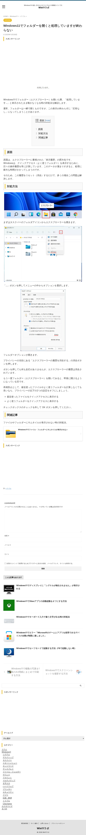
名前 (6, 536)
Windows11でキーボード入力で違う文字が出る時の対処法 (43, 617)
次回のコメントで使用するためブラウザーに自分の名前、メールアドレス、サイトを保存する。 (40, 563)
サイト (6, 554)
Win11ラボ (43, 7)
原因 (40, 129)
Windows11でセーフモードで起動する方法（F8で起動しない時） (46, 648)
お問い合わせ (44, 823)
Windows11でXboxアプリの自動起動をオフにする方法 (41, 601)
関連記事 (43, 137)
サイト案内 (34, 823)
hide (47, 120)
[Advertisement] (43, 57)
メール (7, 545)
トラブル (8, 488)
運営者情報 (24, 823)
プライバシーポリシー (58, 823)
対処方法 (43, 133)
